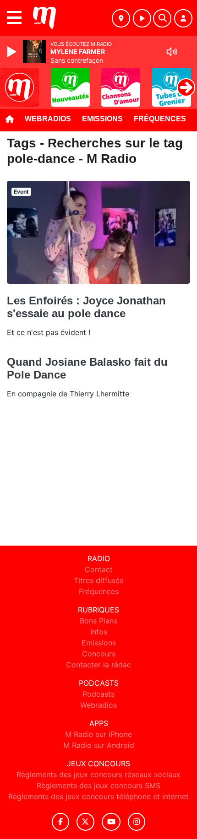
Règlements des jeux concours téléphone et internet (98, 796)
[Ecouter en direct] (142, 18)
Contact (99, 569)
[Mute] (172, 52)
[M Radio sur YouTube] (111, 822)
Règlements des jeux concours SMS (98, 785)
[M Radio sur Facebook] (60, 822)
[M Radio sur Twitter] (85, 822)
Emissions (102, 119)
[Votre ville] (121, 18)
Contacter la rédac (98, 664)
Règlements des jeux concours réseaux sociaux (98, 774)
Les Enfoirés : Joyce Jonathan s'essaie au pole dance (86, 306)
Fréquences (160, 119)
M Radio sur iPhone (98, 734)
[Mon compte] (183, 18)
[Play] (12, 51)
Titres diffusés (98, 580)
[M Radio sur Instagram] (136, 822)
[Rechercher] (162, 18)
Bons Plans (98, 620)
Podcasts (98, 693)
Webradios (48, 119)
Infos (98, 631)
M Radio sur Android (98, 745)
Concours (98, 653)
